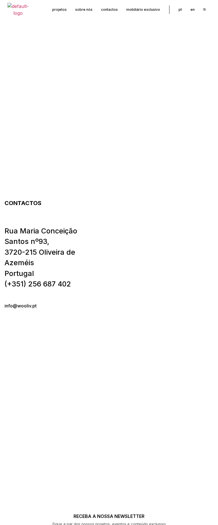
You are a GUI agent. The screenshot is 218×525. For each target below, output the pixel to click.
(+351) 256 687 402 (38, 284)
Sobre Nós (84, 9)
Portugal (19, 273)
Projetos (59, 9)
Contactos (109, 9)
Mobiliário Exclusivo (143, 9)
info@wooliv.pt (21, 306)
